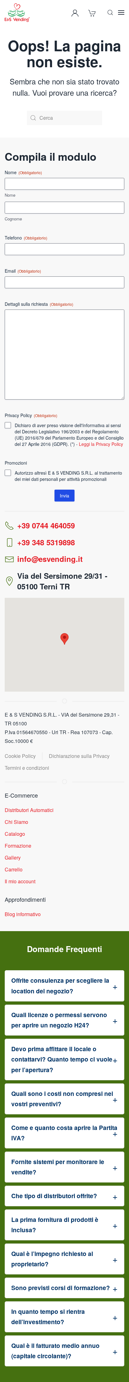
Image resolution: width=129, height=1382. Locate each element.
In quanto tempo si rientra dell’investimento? (48, 1316)
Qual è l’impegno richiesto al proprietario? (52, 1259)
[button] (110, 12)
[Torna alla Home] (17, 12)
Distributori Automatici (29, 810)
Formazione (18, 845)
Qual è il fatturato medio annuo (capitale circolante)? (55, 1350)
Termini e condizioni (27, 767)
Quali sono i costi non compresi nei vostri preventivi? (62, 1098)
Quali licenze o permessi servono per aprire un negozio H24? (59, 1020)
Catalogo (15, 833)
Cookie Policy (20, 755)
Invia (64, 495)
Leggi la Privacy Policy (101, 444)
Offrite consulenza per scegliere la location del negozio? (60, 985)
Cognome (13, 219)
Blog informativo (23, 914)
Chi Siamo (16, 821)
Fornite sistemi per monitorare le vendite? (57, 1167)
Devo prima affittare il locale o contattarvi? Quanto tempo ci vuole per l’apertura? (61, 1059)
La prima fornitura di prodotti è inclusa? (54, 1224)
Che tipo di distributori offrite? (54, 1195)
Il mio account (20, 881)
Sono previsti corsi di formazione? (60, 1287)
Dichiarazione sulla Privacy (79, 755)
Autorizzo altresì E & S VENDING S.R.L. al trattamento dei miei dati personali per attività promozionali (68, 476)
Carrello (14, 869)
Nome (10, 195)
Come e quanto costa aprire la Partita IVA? (64, 1132)
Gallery (13, 857)
